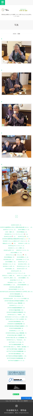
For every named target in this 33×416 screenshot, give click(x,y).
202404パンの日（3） (24, 243)
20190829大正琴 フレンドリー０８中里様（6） (16, 298)
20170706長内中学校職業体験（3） (16, 358)
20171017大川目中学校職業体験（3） (17, 351)
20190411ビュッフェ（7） (16, 305)
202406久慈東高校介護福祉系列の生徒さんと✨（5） (16, 238)
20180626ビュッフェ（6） (16, 330)
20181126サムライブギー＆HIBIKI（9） (16, 319)
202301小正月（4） (22, 268)
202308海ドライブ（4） (23, 259)
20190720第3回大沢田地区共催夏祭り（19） (17, 300)
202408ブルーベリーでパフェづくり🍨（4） (16, 234)
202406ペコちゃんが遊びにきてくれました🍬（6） (16, 241)
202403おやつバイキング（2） (16, 245)
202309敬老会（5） (9, 257)
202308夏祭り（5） (10, 261)
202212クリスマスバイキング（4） (16, 273)
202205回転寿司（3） (23, 284)
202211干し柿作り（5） (10, 277)
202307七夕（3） (23, 261)
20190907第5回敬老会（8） (16, 296)
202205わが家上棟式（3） (16, 287)
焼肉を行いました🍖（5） (9, 243)
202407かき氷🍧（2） (10, 236)
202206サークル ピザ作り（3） (16, 282)
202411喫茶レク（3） (24, 229)
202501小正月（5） (16, 225)
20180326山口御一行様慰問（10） (16, 335)
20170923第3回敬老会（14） (16, 353)
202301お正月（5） (16, 271)
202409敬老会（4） (22, 232)
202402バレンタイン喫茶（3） (16, 248)
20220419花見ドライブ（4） (16, 289)
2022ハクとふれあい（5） (24, 275)
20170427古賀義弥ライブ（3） (16, 360)
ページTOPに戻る (26, 398)
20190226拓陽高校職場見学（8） (17, 307)
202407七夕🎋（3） (23, 236)
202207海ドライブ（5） (16, 280)
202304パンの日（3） (9, 266)
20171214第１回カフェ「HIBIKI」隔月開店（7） (16, 346)
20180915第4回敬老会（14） (16, 321)
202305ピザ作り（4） (24, 264)
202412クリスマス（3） (9, 229)
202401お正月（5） (9, 250)
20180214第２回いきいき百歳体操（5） (16, 337)
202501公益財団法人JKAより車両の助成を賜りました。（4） (16, 227)
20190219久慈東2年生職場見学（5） (16, 312)
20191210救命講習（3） (16, 294)
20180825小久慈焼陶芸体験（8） (16, 323)
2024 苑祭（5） (10, 232)
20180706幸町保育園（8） (16, 328)
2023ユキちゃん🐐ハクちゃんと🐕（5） (16, 254)
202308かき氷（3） (8, 259)
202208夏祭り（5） (23, 277)
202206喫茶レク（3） (10, 284)
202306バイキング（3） (9, 264)
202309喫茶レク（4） (23, 257)
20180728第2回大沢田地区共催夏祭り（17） (16, 326)
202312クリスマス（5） (22, 250)
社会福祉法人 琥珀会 (16, 410)
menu (2, 3)
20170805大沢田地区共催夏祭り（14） (16, 356)
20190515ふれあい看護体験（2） (16, 303)
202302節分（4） (10, 268)
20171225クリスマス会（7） (16, 342)
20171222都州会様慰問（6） (16, 344)
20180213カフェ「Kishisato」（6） (16, 339)
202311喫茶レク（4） (16, 252)
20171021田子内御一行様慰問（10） (16, 349)
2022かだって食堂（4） (8, 275)
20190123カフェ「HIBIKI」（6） (17, 314)
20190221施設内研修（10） (16, 310)
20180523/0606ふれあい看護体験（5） (16, 333)
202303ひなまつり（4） (23, 266)
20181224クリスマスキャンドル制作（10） (16, 317)
